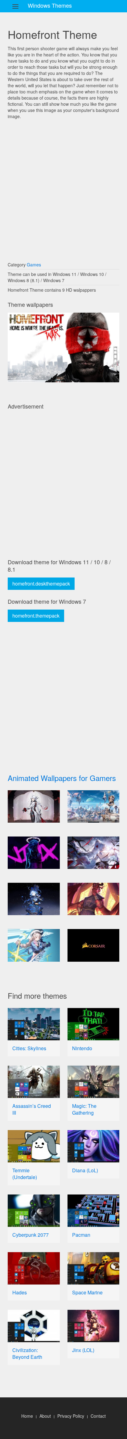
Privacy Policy (70, 1416)
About (45, 1416)
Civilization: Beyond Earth (27, 1353)
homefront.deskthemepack (41, 583)
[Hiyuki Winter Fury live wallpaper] (94, 853)
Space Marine (87, 1292)
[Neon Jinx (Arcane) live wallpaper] (34, 853)
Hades (19, 1292)
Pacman (81, 1234)
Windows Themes (50, 5)
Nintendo (82, 1048)
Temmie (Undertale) (24, 1174)
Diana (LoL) (85, 1170)
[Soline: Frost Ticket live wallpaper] (34, 945)
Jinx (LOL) (83, 1350)
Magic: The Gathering (84, 1109)
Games (34, 264)
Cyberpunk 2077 (30, 1234)
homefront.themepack (35, 615)
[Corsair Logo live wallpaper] (94, 945)
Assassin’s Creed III (31, 1109)
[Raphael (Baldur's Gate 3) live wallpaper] (94, 899)
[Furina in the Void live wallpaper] (34, 899)
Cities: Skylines (29, 1048)
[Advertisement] (63, 187)
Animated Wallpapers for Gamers (62, 777)
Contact (98, 1416)
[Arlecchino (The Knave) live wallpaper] (34, 806)
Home (27, 1416)
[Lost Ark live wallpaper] (94, 806)
